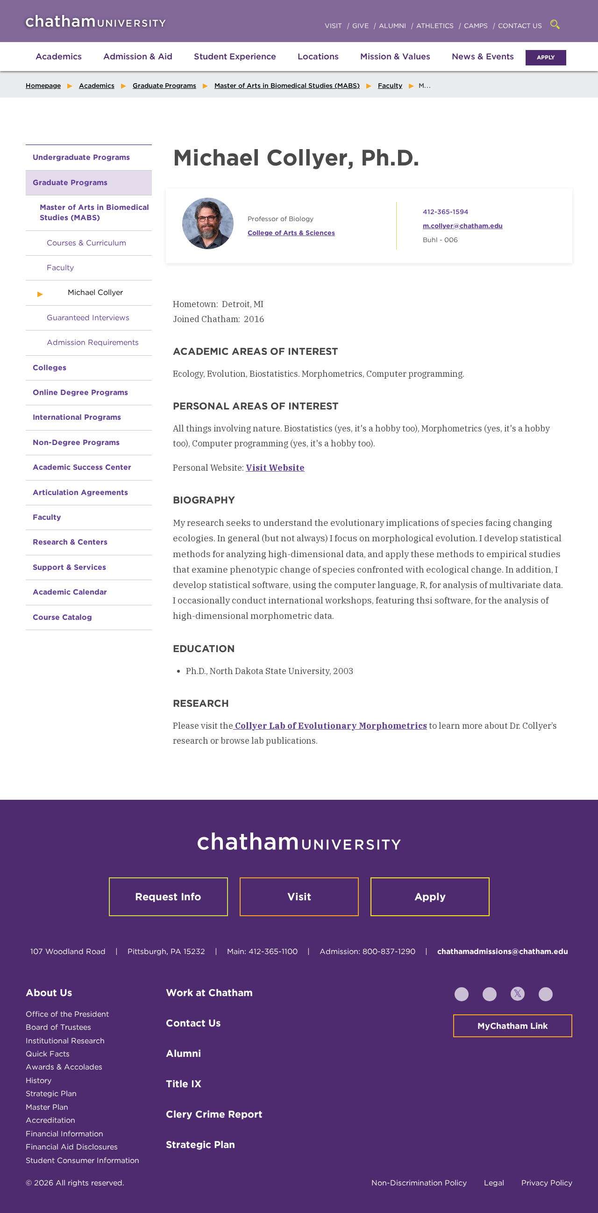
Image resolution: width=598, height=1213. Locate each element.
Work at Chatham (209, 992)
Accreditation (50, 1120)
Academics (59, 56)
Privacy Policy (546, 1182)
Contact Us (520, 25)
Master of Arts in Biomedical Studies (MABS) (287, 85)
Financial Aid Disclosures (72, 1146)
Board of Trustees (58, 1027)
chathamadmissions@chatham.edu (502, 951)
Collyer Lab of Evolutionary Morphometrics (330, 725)
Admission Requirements (93, 342)
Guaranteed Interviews (88, 317)
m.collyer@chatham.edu (463, 226)
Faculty (390, 85)
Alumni (393, 25)
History (38, 1080)
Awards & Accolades (64, 1066)
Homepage (43, 85)
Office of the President (67, 1014)
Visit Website (275, 467)
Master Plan (47, 1107)
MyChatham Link (512, 1026)
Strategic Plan (51, 1093)
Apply (546, 57)
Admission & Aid (137, 56)
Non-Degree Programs (76, 442)
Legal (494, 1182)
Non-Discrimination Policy (419, 1182)
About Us (49, 992)
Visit (334, 25)
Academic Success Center (82, 467)
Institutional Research (65, 1040)
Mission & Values (395, 56)
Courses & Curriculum (86, 242)
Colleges (49, 367)
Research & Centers (70, 542)
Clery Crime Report (214, 1114)
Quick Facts (48, 1053)
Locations (318, 56)
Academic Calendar (70, 592)
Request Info (168, 896)
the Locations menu (318, 66)
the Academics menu (33, 66)
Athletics (436, 25)
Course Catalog (62, 617)
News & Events (483, 56)
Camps (477, 25)
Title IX (183, 1084)
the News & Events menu (483, 66)
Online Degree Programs (80, 392)
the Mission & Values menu (395, 66)
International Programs (77, 417)
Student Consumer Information (82, 1160)
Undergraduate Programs (81, 157)
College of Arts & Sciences (291, 233)
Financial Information (64, 1133)
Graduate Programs (164, 85)
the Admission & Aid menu (126, 66)
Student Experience (235, 56)
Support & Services (69, 567)
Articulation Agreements (80, 492)
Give (361, 25)
